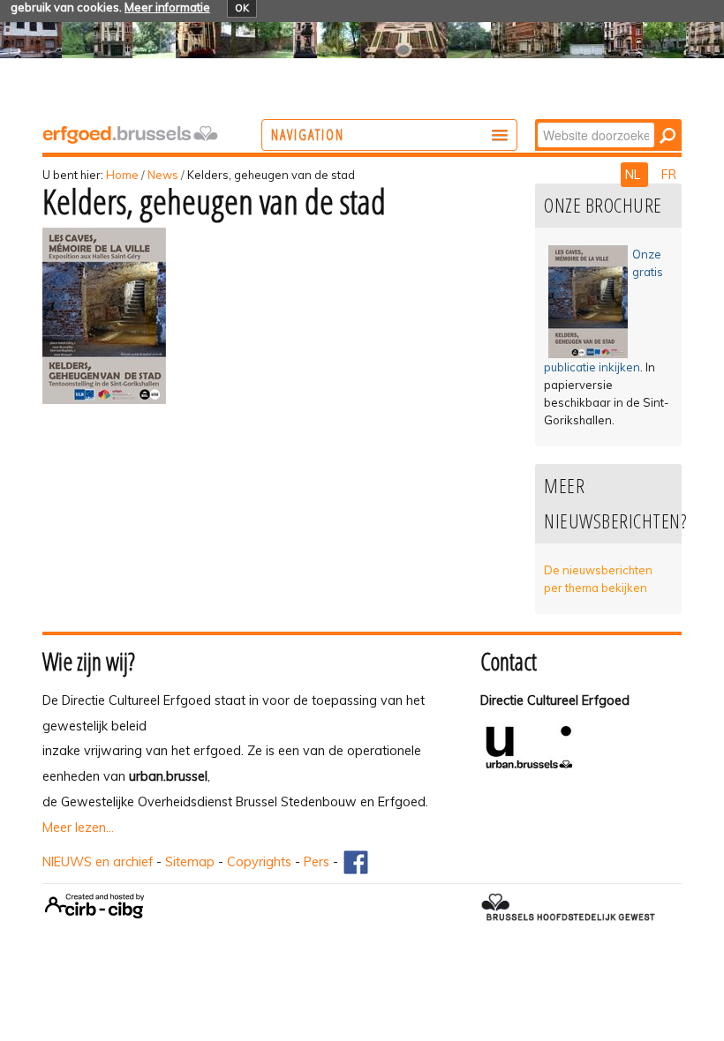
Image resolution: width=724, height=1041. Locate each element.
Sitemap (190, 862)
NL (634, 175)
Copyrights (259, 862)
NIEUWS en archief (97, 862)
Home (122, 175)
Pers (316, 862)
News (162, 175)
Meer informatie (167, 7)
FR (668, 175)
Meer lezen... (78, 827)
